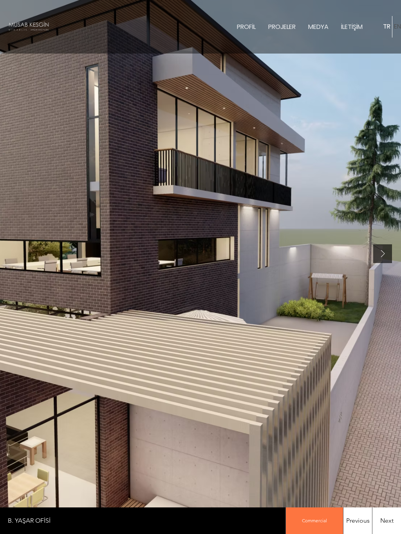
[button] (142, 520)
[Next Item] (382, 253)
